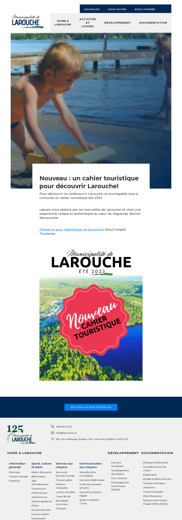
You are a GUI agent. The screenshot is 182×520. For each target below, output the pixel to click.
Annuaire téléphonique (92, 480)
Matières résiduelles (62, 486)
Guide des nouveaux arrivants (90, 486)
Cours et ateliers (40, 514)
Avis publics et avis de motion (154, 469)
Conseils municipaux (154, 483)
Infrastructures (39, 493)
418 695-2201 (64, 426)
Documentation (153, 22)
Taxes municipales (153, 491)
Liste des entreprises (117, 464)
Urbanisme (149, 487)
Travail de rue (63, 496)
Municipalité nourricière (62, 502)
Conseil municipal (18, 476)
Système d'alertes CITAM (89, 502)
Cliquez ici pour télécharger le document (71, 229)
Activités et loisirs (87, 23)
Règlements (150, 474)
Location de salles (65, 492)
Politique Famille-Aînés (155, 462)
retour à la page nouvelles (91, 407)
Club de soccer (39, 497)
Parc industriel (119, 478)
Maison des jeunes (41, 472)
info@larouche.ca (66, 432)
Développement (117, 22)
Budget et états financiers (157, 479)
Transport (61, 508)
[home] (28, 21)
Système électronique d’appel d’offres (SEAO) (155, 502)
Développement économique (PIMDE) (120, 486)
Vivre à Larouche (63, 22)
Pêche (35, 505)
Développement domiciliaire (120, 472)
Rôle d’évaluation (152, 496)
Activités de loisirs (41, 510)
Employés (14, 480)
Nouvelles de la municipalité (87, 474)
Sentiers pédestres (41, 501)
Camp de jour (38, 488)
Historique (14, 472)
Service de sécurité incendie (65, 474)
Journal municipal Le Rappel (90, 494)
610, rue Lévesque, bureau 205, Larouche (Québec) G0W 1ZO (92, 439)
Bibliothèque (38, 476)
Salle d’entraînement (40, 482)
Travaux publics (64, 480)
